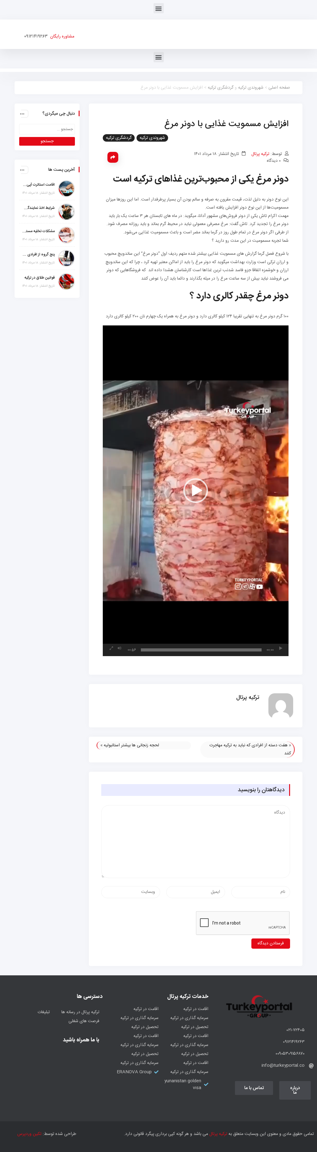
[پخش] (280, 648)
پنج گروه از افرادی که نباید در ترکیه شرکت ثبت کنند (38, 254)
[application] (196, 490)
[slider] (201, 649)
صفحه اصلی (279, 87)
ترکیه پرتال (260, 154)
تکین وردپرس (29, 1134)
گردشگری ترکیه (220, 87)
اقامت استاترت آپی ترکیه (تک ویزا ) (38, 185)
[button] (159, 8)
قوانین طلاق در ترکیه (39, 278)
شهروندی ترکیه (250, 87)
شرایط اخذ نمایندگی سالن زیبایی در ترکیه (38, 208)
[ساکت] (119, 648)
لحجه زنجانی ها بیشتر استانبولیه (131, 745)
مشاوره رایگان (61, 36)
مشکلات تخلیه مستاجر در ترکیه (38, 231)
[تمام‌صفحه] (111, 648)
